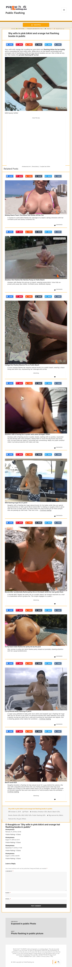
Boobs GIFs (17, 815)
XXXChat (49, 28)
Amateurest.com (26, 166)
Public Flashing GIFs (38, 815)
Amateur (34, 812)
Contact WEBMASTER (25, 956)
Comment (9, 871)
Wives (24, 819)
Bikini (61, 815)
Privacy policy (45, 956)
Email (8, 899)
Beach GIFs (56, 812)
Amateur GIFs (42, 812)
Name (7, 892)
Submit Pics (37, 25)
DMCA (38, 956)
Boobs (10, 815)
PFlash (26, 812)
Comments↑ (59, 224)
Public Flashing (15, 12)
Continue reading (45, 510)
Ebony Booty (35, 166)
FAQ (52, 956)
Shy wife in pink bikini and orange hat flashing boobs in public (30, 809)
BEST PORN (21, 28)
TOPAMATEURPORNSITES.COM (34, 28)
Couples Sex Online (45, 166)
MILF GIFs (28, 815)
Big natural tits (54, 815)
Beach (50, 812)
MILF (22, 815)
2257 (34, 956)
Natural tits (12, 819)
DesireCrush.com (60, 28)
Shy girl (19, 819)
